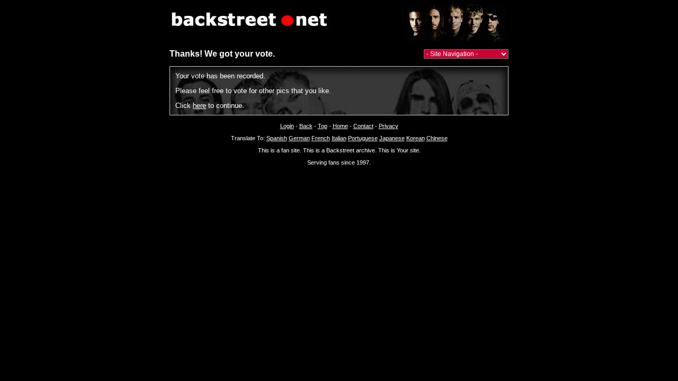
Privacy (388, 126)
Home (340, 126)
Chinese (437, 138)
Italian (339, 138)
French (320, 138)
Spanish (276, 138)
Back (306, 126)
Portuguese (363, 138)
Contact (363, 126)
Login (287, 126)
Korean (415, 138)
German (299, 138)
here (199, 106)
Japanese (392, 138)
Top (322, 126)
